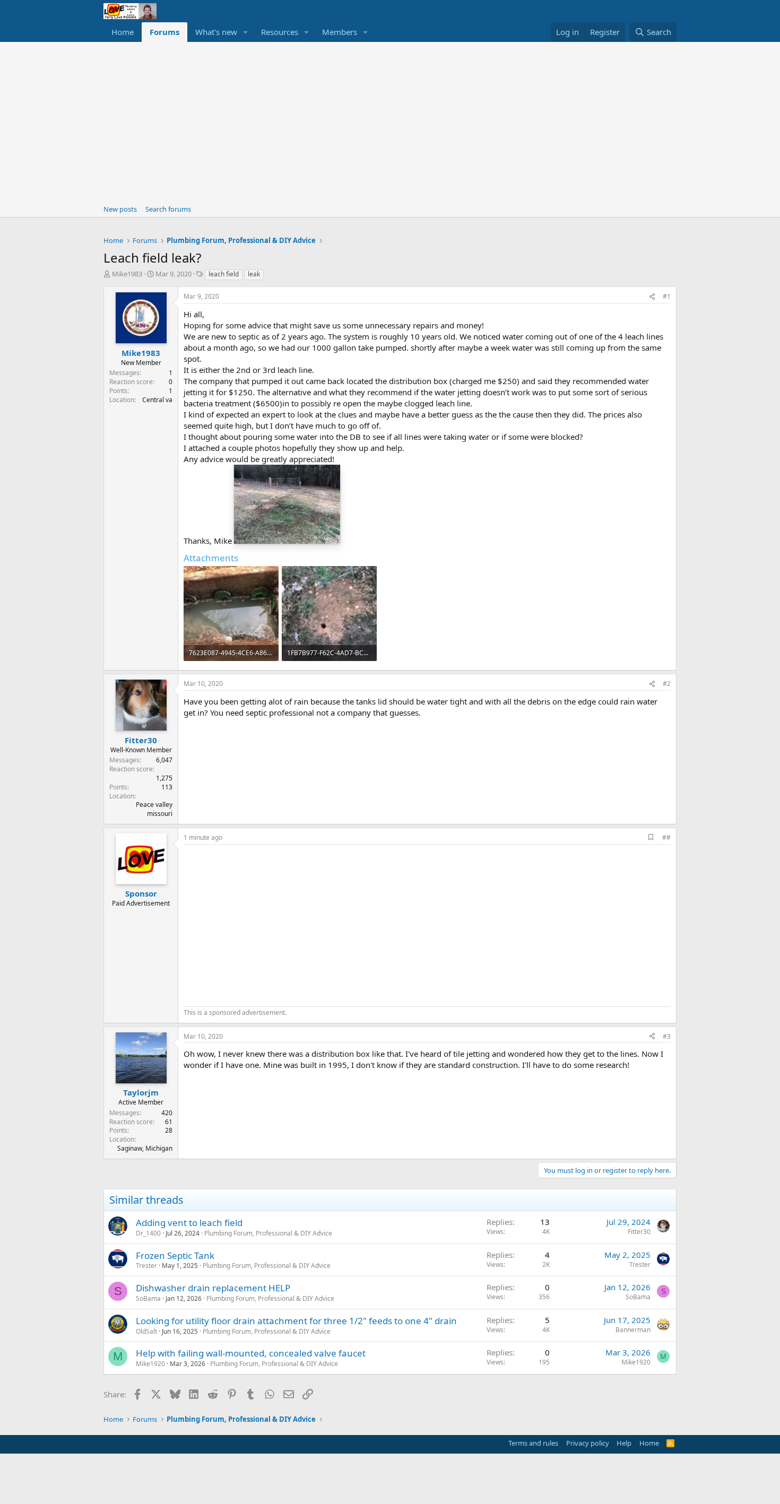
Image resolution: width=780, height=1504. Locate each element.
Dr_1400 (148, 1233)
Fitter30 (639, 1231)
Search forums (168, 209)
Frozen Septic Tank (175, 1255)
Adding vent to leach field (189, 1222)
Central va (157, 399)
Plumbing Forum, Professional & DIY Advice (268, 1233)
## (666, 837)
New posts (120, 209)
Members (339, 32)
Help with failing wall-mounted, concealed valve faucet (251, 1353)
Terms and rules (533, 1443)
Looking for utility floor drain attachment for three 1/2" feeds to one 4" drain (296, 1321)
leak (254, 274)
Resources (279, 32)
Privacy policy (587, 1443)
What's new (216, 32)
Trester (146, 1265)
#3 (667, 1036)
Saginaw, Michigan (144, 1148)
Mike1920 (150, 1363)
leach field (224, 274)
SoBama (148, 1298)
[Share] (652, 297)
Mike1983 (127, 274)
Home (122, 32)
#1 (667, 296)
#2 (667, 683)
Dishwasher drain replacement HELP (213, 1288)
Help (624, 1443)
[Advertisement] (390, 121)
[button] (245, 32)
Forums (164, 32)
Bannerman (633, 1329)
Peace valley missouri (154, 809)
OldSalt (146, 1331)
